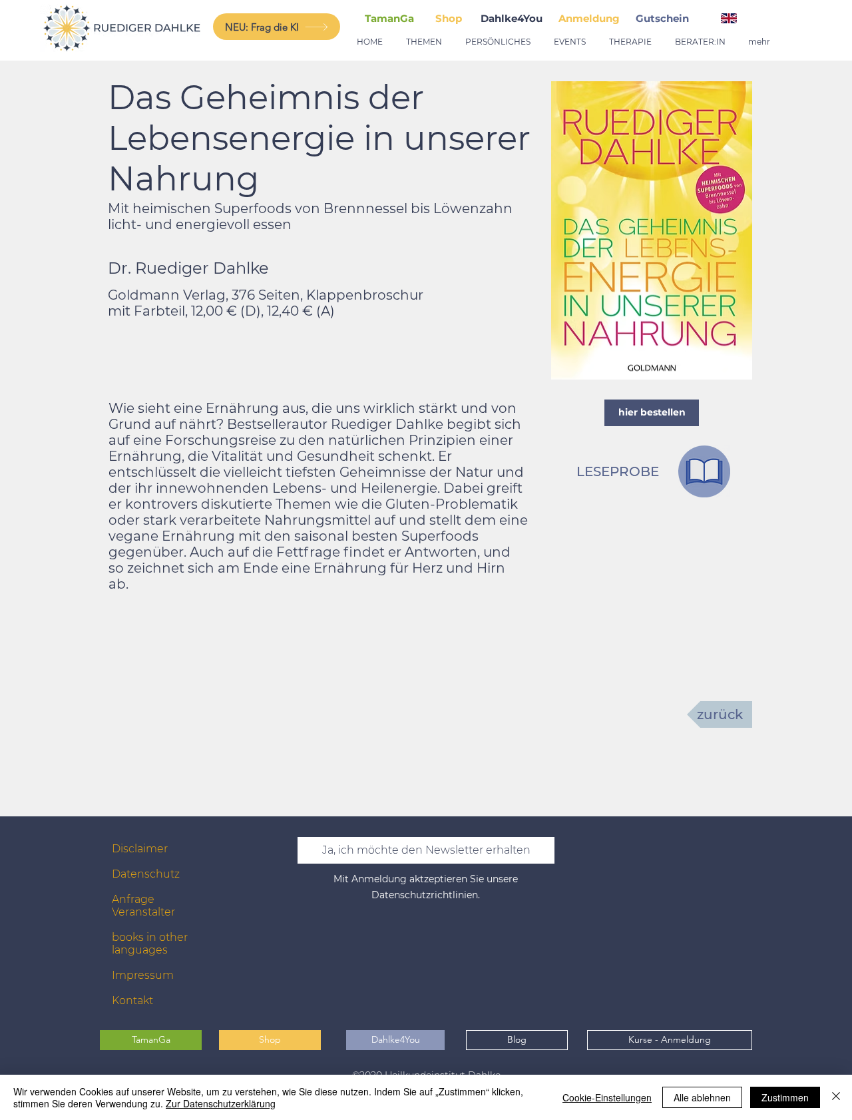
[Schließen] (836, 1097)
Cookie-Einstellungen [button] (607, 1097)
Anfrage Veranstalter (143, 905)
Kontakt (132, 1000)
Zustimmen (785, 1097)
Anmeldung (589, 18)
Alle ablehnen (702, 1097)
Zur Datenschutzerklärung (221, 1103)
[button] (665, 18)
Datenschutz (146, 874)
